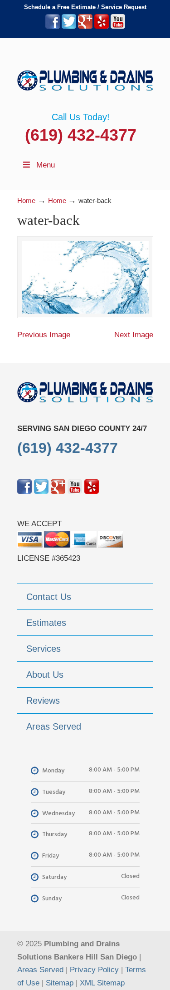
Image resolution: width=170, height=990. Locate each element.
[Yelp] (101, 26)
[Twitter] (69, 26)
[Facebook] (52, 26)
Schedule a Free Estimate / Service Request (85, 7)
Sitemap (59, 983)
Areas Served (40, 969)
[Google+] (85, 26)
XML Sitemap (102, 983)
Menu (45, 165)
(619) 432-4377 (80, 135)
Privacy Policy (94, 969)
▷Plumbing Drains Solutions (85, 75)
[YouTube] (118, 26)
